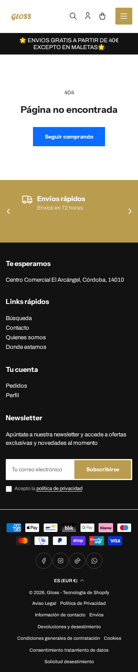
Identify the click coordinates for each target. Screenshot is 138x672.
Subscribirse (102, 469)
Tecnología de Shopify (86, 592)
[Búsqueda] (73, 16)
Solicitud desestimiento (69, 661)
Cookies (112, 638)
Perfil (12, 395)
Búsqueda (19, 318)
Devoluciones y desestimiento (69, 626)
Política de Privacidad (83, 603)
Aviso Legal (44, 603)
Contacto (17, 328)
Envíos (96, 615)
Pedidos (16, 386)
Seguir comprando (69, 136)
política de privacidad (59, 488)
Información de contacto (60, 615)
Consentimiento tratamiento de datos (69, 650)
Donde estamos (26, 347)
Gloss (53, 592)
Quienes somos (26, 337)
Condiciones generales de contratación (58, 638)
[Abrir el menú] (123, 16)
